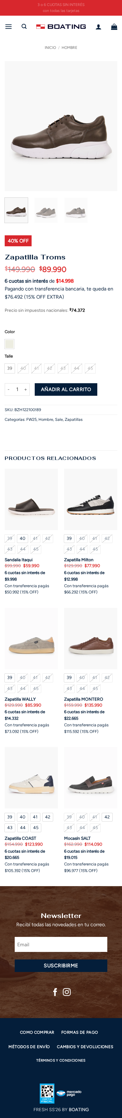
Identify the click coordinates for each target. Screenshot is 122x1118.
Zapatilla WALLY (20, 699)
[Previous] (14, 126)
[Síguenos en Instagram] (67, 992)
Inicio (50, 47)
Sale (59, 419)
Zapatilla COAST (20, 838)
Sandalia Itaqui (19, 559)
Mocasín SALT (77, 838)
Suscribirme (61, 966)
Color (10, 332)
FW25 (31, 419)
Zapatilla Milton (79, 559)
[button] (8, 26)
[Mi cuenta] (98, 27)
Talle (9, 356)
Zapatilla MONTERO (83, 699)
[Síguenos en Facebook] (55, 992)
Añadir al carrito (66, 389)
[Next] (107, 126)
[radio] (9, 344)
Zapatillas (74, 419)
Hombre (69, 47)
